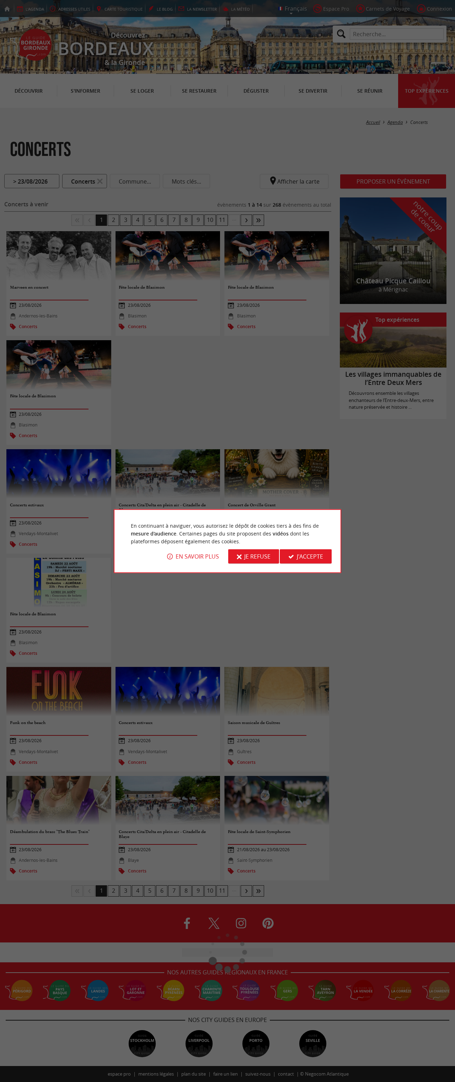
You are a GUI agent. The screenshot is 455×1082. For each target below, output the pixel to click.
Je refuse (257, 556)
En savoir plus (197, 556)
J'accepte (310, 556)
